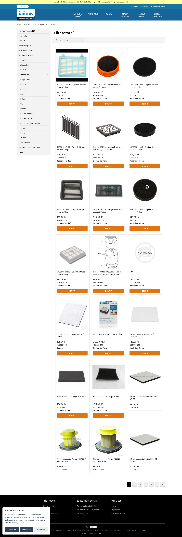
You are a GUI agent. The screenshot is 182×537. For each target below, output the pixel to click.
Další (157, 484)
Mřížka (156, 40)
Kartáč (22, 94)
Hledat (23, 6)
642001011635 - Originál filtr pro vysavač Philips (144, 148)
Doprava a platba (49, 506)
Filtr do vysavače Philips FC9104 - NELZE (144, 460)
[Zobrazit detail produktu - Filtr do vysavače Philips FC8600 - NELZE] (145, 377)
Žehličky (22, 152)
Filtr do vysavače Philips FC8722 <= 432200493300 (72, 460)
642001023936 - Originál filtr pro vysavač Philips (144, 210)
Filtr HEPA (23, 70)
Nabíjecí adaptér (26, 113)
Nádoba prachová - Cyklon (30, 123)
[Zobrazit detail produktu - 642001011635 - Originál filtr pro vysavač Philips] (145, 128)
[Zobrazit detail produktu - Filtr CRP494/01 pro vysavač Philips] (72, 377)
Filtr (131, 271)
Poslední (162, 484)
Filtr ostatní (24, 75)
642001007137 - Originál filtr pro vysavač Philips (71, 148)
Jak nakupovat (82, 513)
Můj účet (114, 506)
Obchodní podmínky (51, 513)
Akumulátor (24, 65)
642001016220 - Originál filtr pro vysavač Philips (107, 210)
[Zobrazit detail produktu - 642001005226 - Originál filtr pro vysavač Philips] (145, 65)
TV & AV (109, 14)
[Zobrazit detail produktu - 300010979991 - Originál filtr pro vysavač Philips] (108, 65)
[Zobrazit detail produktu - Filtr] (145, 252)
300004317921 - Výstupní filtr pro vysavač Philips (71, 85)
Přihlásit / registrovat (140, 6)
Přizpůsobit (41, 529)
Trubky (23, 138)
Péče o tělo (93, 14)
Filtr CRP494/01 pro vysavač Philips (72, 396)
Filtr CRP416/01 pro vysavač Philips (108, 334)
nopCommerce (95, 533)
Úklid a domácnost (157, 15)
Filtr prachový (25, 79)
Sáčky (22, 133)
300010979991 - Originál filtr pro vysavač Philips (107, 85)
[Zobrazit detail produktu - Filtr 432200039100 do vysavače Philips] (72, 315)
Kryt (21, 104)
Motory (23, 108)
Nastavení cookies (118, 513)
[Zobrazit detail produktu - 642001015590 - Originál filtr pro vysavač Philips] (72, 190)
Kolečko (23, 99)
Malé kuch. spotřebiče (77, 15)
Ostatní (23, 128)
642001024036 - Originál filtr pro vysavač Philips (71, 272)
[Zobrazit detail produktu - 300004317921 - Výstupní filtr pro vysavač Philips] (72, 65)
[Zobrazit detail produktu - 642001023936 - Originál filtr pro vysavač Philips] (145, 190)
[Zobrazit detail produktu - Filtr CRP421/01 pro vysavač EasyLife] (145, 315)
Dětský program (125, 15)
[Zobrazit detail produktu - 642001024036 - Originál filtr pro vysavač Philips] (72, 252)
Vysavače (43, 24)
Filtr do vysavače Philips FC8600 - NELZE (144, 397)
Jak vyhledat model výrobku (88, 510)
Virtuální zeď (25, 142)
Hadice (23, 84)
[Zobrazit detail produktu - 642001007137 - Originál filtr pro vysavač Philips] (72, 128)
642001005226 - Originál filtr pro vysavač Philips (144, 85)
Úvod (19, 24)
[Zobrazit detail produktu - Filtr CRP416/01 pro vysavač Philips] (108, 315)
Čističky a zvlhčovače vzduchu (30, 147)
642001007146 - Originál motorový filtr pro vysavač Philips (108, 148)
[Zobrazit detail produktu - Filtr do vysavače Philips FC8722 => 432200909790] (108, 440)
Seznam (160, 40)
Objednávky (115, 510)
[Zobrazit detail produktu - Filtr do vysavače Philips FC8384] (108, 377)
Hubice (23, 89)
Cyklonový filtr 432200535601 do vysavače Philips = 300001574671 (107, 272)
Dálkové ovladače (141, 15)
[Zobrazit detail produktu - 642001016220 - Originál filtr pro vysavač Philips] (108, 190)
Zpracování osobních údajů (88, 506)
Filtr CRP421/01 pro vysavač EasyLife (142, 335)
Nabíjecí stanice (26, 118)
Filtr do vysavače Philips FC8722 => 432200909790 (108, 460)
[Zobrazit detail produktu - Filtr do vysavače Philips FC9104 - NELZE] (145, 440)
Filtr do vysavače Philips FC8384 (106, 396)
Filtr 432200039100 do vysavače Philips (71, 335)
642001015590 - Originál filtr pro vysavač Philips (71, 210)
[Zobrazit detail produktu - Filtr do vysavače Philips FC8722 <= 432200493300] (72, 440)
